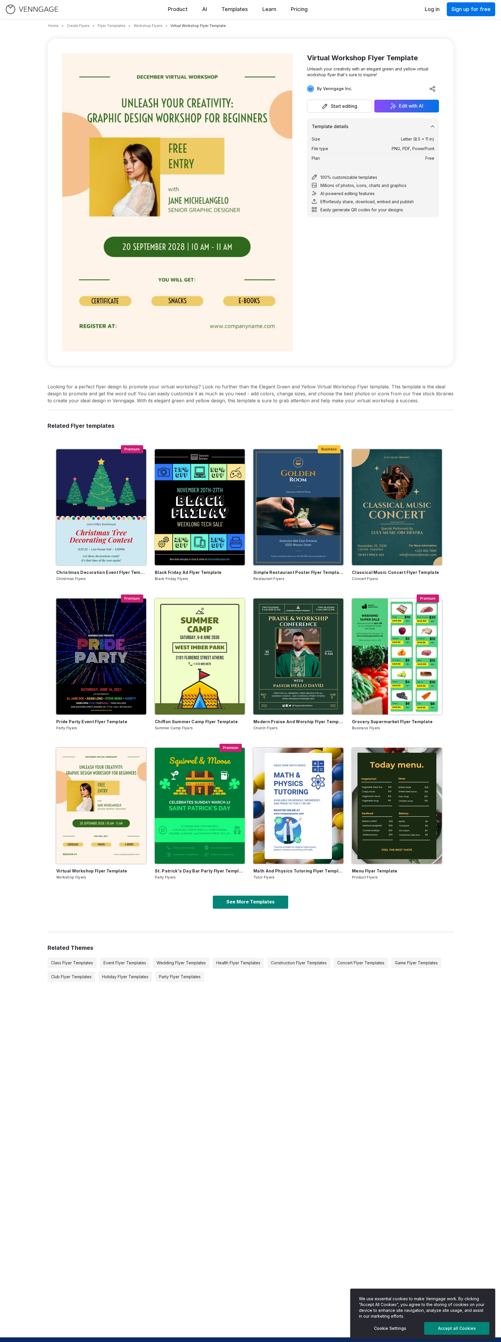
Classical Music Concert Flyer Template (395, 572)
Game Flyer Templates (416, 962)
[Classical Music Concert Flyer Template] (397, 507)
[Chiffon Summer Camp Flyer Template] (200, 656)
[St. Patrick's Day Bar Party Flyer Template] (200, 806)
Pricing (299, 9)
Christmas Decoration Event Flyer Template (101, 572)
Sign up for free (471, 9)
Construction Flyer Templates (299, 962)
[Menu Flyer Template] (397, 806)
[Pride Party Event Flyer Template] (101, 656)
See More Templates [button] (250, 902)
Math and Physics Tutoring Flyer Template (298, 870)
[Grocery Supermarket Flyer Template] (397, 656)
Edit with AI (411, 106)
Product (178, 9)
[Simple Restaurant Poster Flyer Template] (298, 507)
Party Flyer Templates (180, 976)
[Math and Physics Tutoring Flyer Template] (298, 806)
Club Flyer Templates (71, 976)
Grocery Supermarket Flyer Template (392, 721)
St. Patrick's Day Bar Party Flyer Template (200, 870)
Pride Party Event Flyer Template (91, 721)
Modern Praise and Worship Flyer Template (298, 721)
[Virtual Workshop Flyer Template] (101, 806)
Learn (269, 9)
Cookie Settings (390, 1328)
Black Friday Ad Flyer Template (188, 572)
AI (204, 9)
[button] (339, 106)
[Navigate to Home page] (32, 9)
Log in (432, 9)
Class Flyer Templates (72, 962)
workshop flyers (148, 25)
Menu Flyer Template (374, 870)
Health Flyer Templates (238, 962)
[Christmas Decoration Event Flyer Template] (101, 507)
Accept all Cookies (457, 1328)
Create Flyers (78, 25)
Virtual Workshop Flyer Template (91, 870)
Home (53, 25)
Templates (235, 9)
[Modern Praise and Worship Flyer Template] (298, 656)
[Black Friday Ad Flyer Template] (200, 507)
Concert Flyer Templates (360, 962)
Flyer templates (112, 25)
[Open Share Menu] (432, 88)
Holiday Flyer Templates (125, 976)
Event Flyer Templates (125, 962)
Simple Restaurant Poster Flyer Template (298, 572)
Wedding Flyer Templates (181, 962)
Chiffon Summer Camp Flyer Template (196, 721)
